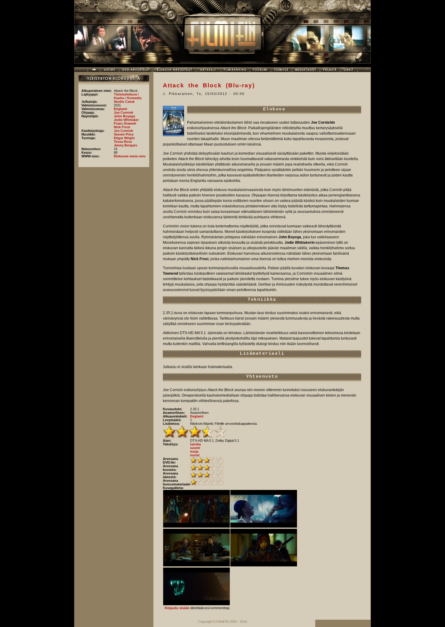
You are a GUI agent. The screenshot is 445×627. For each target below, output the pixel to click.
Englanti (120, 109)
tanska (195, 444)
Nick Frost (122, 127)
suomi (195, 448)
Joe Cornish (123, 112)
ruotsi (194, 455)
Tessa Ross (123, 141)
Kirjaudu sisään (177, 608)
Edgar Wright (124, 138)
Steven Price (124, 134)
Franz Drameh (125, 123)
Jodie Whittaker (126, 120)
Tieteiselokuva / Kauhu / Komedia (127, 96)
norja (194, 451)
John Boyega (124, 116)
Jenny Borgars (125, 145)
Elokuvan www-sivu (130, 156)
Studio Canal (124, 101)
